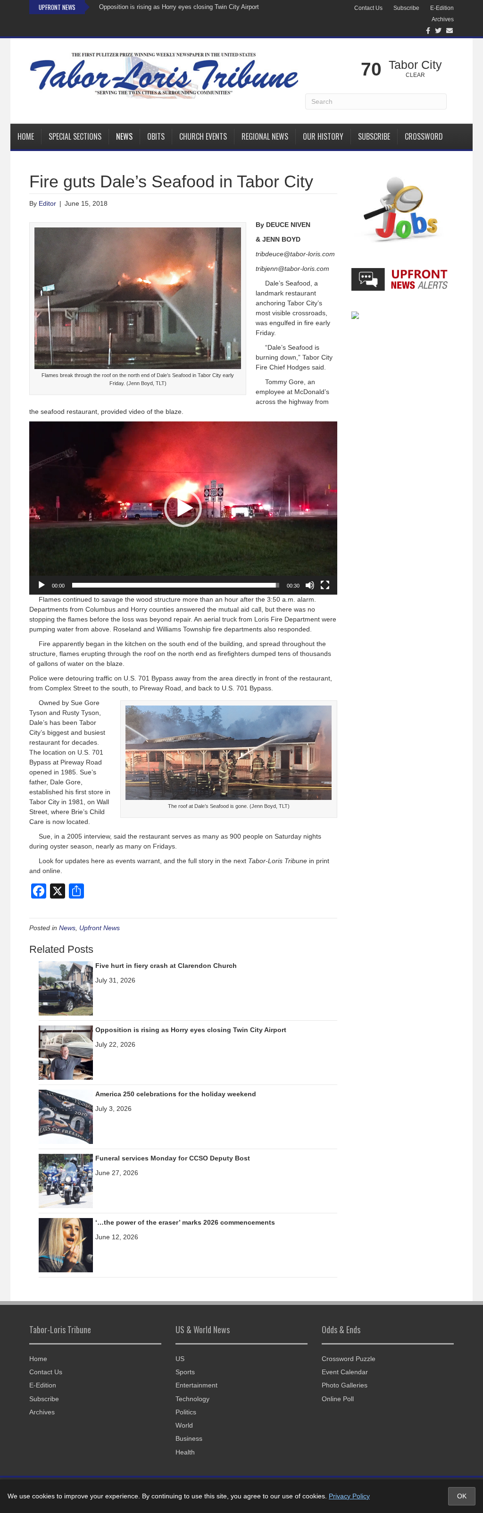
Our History (323, 136)
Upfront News (99, 928)
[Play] (41, 585)
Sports (185, 1372)
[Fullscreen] (325, 585)
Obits (156, 136)
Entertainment (196, 1385)
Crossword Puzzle (348, 1358)
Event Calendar (345, 1372)
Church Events (203, 136)
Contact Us (368, 8)
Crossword (424, 136)
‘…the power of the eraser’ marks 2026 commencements (185, 1222)
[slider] (175, 585)
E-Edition (442, 8)
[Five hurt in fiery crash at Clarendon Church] (66, 988)
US (179, 1358)
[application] (183, 508)
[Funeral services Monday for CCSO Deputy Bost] (66, 1181)
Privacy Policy (349, 1496)
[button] (183, 508)
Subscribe (406, 8)
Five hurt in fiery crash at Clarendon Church (166, 965)
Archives (443, 19)
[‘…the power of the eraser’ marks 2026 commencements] (66, 1245)
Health (185, 1452)
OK (461, 1496)
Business (188, 1438)
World (184, 1425)
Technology (192, 1399)
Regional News (265, 136)
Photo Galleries (344, 1385)
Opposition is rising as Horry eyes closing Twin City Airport (179, 6)
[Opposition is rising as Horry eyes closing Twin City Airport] (66, 1052)
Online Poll (338, 1399)
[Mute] (310, 585)
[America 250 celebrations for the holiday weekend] (66, 1116)
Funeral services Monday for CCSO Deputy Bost (172, 1158)
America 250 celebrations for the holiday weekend (175, 1094)
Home (25, 136)
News (124, 136)
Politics (185, 1412)
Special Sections (75, 136)
